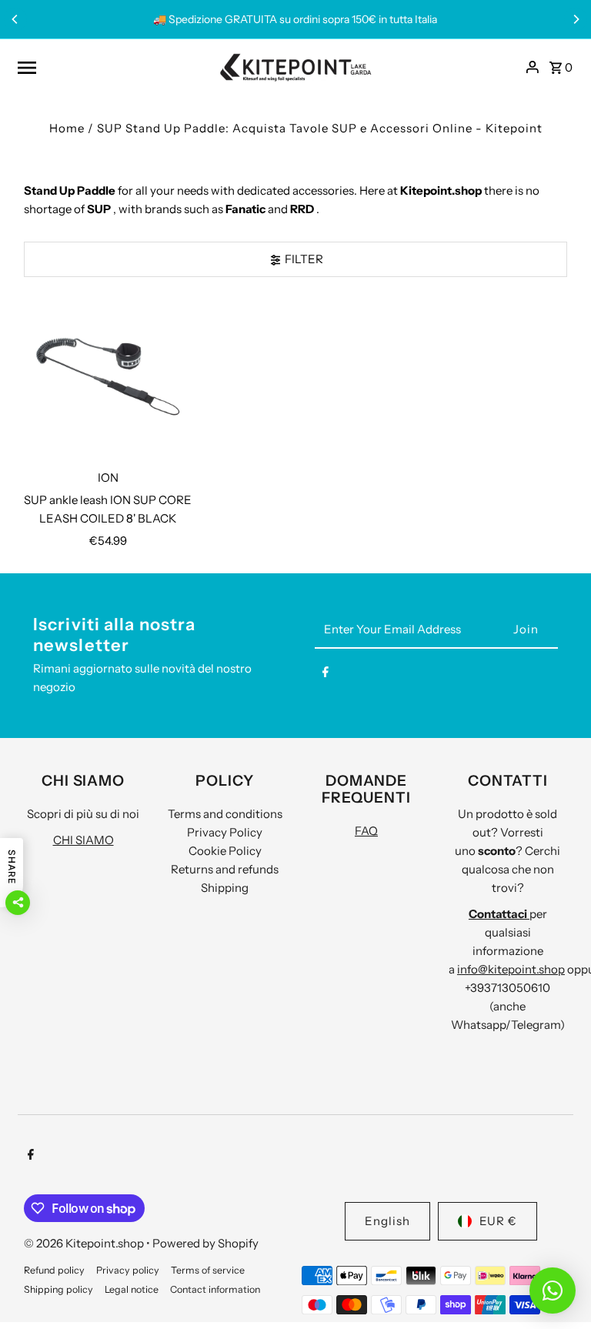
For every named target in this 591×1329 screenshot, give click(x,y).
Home (67, 128)
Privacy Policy (224, 832)
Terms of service (208, 1270)
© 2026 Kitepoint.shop (85, 1243)
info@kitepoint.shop (511, 969)
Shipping (225, 887)
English (387, 1221)
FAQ (366, 830)
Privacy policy (127, 1270)
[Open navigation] (112, 67)
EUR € (498, 1221)
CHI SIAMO (83, 840)
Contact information (215, 1289)
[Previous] (15, 19)
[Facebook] (325, 675)
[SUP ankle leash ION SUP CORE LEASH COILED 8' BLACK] (108, 376)
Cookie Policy (225, 850)
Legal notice (132, 1289)
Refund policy (54, 1270)
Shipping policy (58, 1289)
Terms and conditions (225, 813)
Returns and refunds (225, 869)
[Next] (575, 19)
